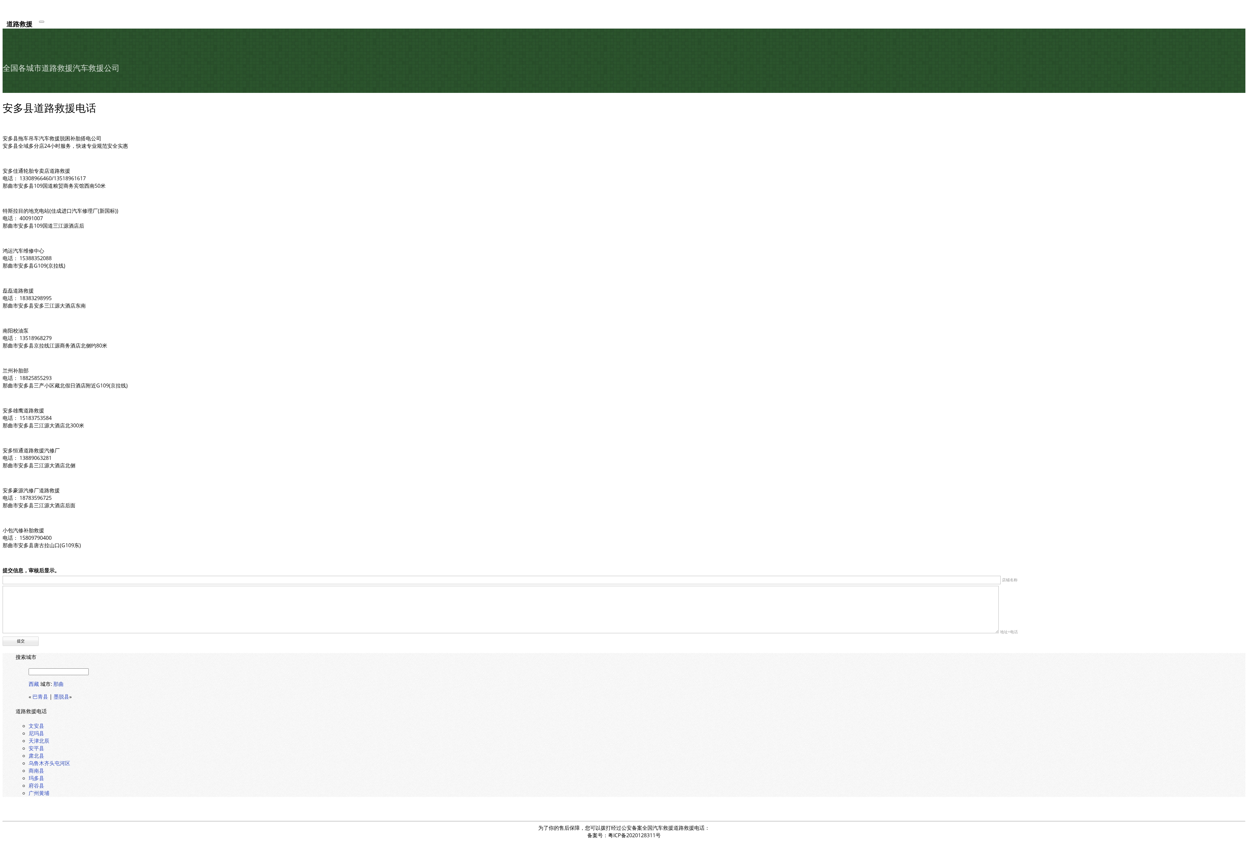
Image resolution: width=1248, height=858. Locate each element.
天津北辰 (39, 740)
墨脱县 (61, 696)
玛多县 (36, 778)
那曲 (58, 684)
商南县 (36, 770)
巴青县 (40, 696)
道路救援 (19, 23)
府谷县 (36, 785)
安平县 (36, 748)
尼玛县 (36, 733)
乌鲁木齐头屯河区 (49, 763)
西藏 (34, 684)
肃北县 (36, 755)
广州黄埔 (39, 793)
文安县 (36, 725)
